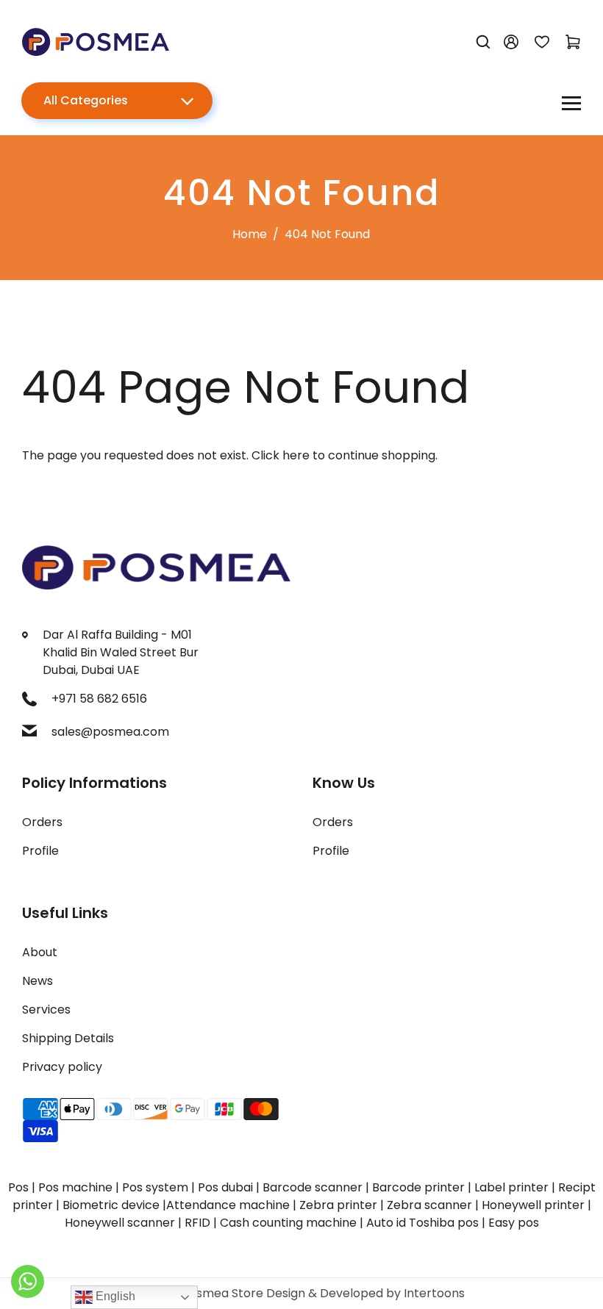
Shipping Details (68, 1038)
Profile (40, 850)
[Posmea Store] (95, 40)
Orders (42, 822)
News (37, 980)
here (296, 455)
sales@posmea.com (110, 731)
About (39, 952)
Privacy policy (62, 1066)
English (114, 1296)
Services (46, 1009)
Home (249, 234)
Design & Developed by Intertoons (365, 1293)
